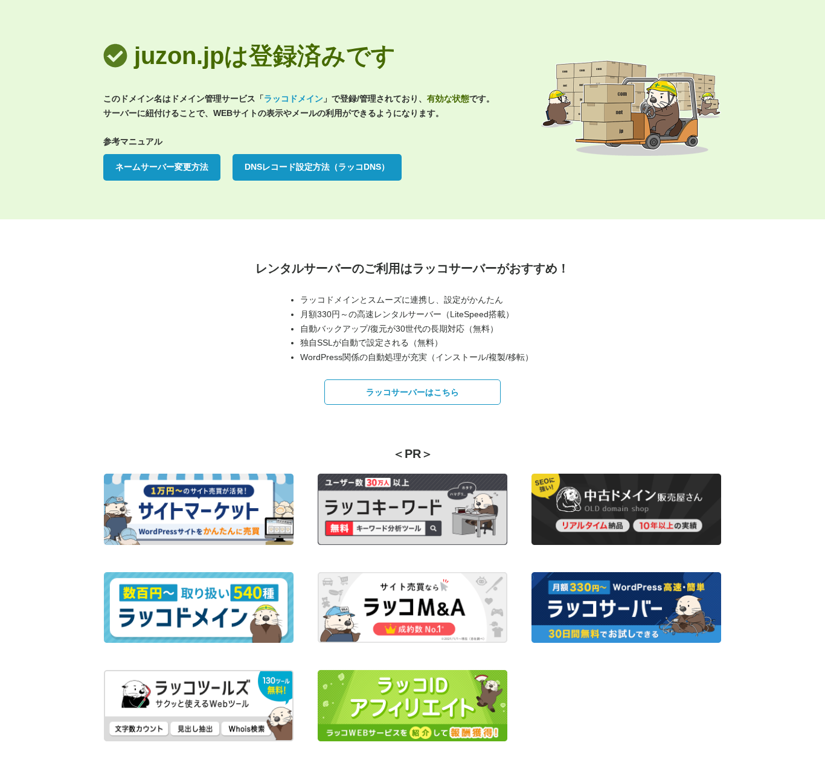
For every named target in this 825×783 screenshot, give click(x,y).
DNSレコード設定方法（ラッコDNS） (317, 167)
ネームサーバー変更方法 (161, 167)
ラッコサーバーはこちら (412, 392)
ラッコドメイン (293, 98)
